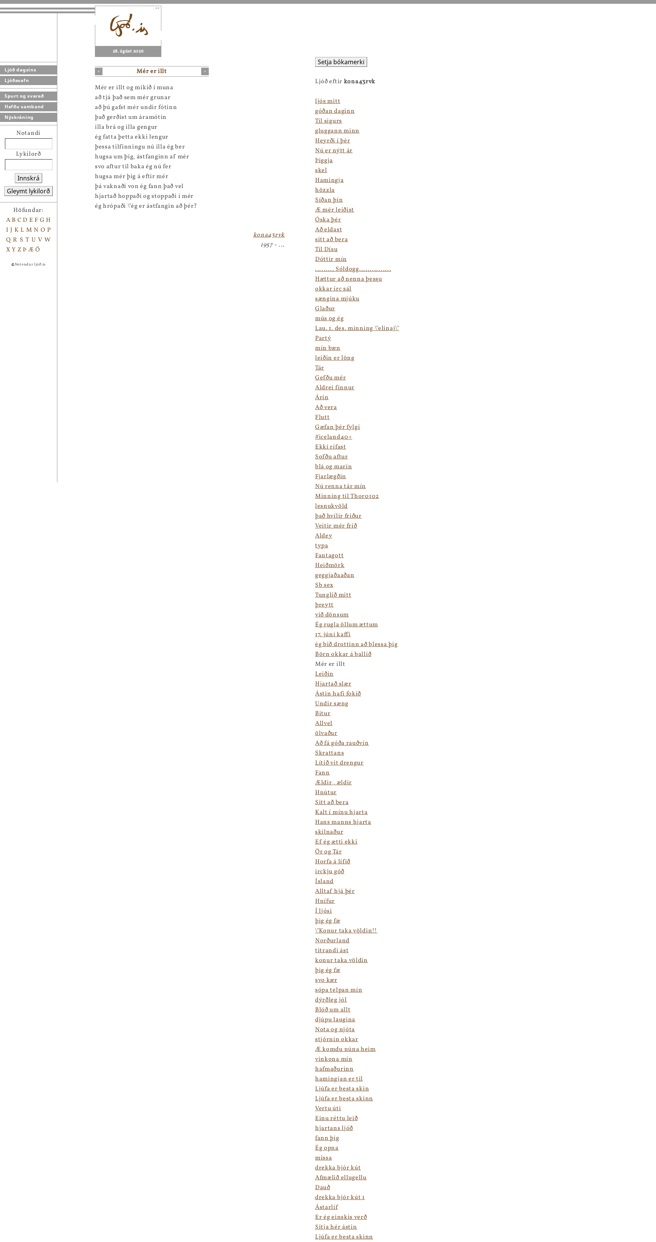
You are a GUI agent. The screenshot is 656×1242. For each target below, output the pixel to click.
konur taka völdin (341, 960)
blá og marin (333, 467)
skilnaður (329, 832)
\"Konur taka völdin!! (346, 931)
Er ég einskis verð (341, 1217)
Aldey (324, 536)
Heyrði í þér (332, 141)
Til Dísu (326, 249)
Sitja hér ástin (336, 1227)
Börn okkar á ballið (343, 654)
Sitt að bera (331, 802)
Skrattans (329, 753)
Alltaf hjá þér (335, 891)
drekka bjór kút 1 (340, 1197)
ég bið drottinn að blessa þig (356, 644)
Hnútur (326, 792)
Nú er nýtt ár (334, 151)
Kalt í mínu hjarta (341, 812)
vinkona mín (334, 1059)
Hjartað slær (333, 684)
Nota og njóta (335, 1030)
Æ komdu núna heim (345, 1049)
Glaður (325, 309)
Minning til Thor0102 (347, 496)
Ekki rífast (330, 447)
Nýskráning (19, 117)
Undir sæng (331, 704)
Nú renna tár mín (340, 486)
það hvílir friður (338, 516)
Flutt (322, 417)
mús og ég (329, 318)
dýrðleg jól (331, 1000)
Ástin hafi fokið (338, 694)
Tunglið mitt (333, 595)
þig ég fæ (327, 921)
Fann (322, 773)
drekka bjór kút (338, 1168)
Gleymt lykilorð (28, 191)
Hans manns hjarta (343, 822)
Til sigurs (328, 121)
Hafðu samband (24, 106)
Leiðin (324, 674)
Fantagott (329, 555)
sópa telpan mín (339, 990)
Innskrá (28, 178)
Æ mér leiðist (334, 210)
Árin (322, 397)
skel (321, 170)
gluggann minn (337, 131)
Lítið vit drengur (339, 763)
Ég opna (327, 1148)
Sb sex (324, 585)
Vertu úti (328, 1109)
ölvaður (326, 733)
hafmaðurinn (334, 1069)
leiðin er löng (335, 358)
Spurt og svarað (24, 96)
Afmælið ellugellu (341, 1178)
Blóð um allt (332, 1010)
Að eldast (328, 230)
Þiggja (324, 160)
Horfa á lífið (332, 862)
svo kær (326, 980)
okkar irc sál (333, 289)
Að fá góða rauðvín (342, 743)
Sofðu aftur (331, 457)
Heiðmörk (330, 565)
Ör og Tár (328, 852)
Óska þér (328, 220)
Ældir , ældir (333, 783)
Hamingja (329, 180)
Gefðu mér (330, 378)
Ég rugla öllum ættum (346, 625)
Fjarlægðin (330, 476)
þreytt (324, 605)
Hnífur (325, 901)
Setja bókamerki (341, 62)
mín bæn (328, 348)
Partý (323, 338)
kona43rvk (269, 235)
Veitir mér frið (336, 526)
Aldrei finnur (335, 388)
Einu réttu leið (336, 1118)
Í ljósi (323, 911)
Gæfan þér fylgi (337, 427)
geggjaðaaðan (334, 575)
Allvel (324, 723)
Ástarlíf (326, 1207)
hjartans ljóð (334, 1128)
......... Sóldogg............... (353, 269)
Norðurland (332, 941)
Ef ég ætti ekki (336, 842)
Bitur (323, 713)
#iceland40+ (333, 437)
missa (323, 1158)
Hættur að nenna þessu (348, 279)
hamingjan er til (339, 1079)
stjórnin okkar (336, 1039)
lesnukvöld (331, 506)
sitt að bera (331, 239)
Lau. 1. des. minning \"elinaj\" (357, 328)
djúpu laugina (335, 1020)
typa (321, 546)
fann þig (327, 1138)
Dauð (322, 1188)
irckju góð (329, 872)
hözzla (325, 190)
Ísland (324, 881)
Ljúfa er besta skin (342, 1089)
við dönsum (332, 615)
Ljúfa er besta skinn (344, 1099)
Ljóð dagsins (20, 69)
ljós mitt (327, 101)
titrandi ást (331, 951)
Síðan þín (329, 200)
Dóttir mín (331, 259)
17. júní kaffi (333, 634)
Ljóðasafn (17, 80)
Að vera (326, 407)
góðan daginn (335, 111)
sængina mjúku (337, 299)
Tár (319, 368)
